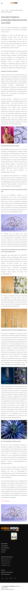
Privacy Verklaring (5, 574)
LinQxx (12, 589)
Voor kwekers (4, 546)
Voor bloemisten (5, 548)
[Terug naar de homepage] (14, 3)
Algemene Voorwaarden (7, 572)
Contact (3, 552)
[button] (2, 3)
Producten (3, 550)
